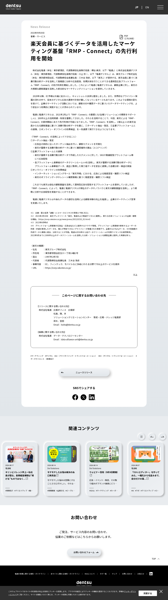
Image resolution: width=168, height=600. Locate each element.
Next (162, 436)
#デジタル (49, 356)
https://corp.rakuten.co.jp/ (58, 267)
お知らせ (140, 573)
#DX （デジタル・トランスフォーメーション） (116, 356)
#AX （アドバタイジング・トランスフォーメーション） (75, 356)
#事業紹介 (50, 359)
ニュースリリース (84, 372)
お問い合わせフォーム (84, 552)
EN (147, 7)
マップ (114, 573)
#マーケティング (37, 356)
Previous (152, 436)
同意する (148, 593)
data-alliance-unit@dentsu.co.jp (77, 339)
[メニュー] (160, 7)
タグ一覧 (103, 573)
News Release (40, 27)
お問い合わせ (127, 573)
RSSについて (90, 573)
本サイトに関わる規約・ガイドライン (65, 573)
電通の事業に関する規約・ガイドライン (30, 573)
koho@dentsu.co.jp (70, 324)
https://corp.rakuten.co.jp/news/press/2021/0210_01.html (64, 219)
